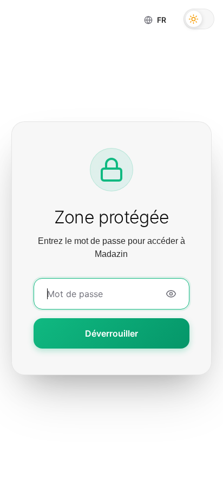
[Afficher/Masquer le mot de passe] (171, 294)
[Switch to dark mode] (198, 19)
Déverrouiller (111, 333)
